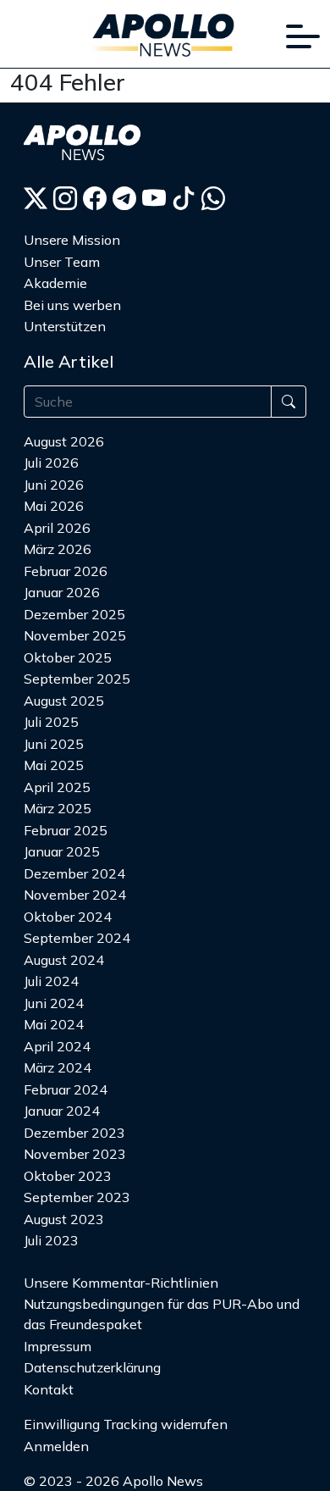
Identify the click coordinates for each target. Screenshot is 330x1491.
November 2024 (75, 894)
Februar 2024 (65, 1089)
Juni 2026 (54, 484)
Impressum (57, 1346)
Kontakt (49, 1389)
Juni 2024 (54, 1003)
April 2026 (57, 527)
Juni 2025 (54, 743)
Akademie (55, 282)
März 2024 (57, 1067)
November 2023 (75, 1153)
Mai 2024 (54, 1024)
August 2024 (64, 959)
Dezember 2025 (74, 614)
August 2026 (64, 441)
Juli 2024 (51, 981)
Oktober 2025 (68, 657)
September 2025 (77, 678)
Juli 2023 (51, 1240)
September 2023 (77, 1197)
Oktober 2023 (68, 1175)
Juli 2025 (51, 721)
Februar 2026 (65, 571)
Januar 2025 (62, 851)
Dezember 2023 (74, 1132)
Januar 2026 (62, 592)
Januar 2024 (62, 1110)
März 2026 (57, 548)
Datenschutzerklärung (92, 1367)
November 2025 (75, 635)
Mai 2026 (54, 505)
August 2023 (64, 1219)
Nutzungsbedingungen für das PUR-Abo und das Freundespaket (162, 1314)
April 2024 (57, 1046)
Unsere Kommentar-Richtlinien (121, 1282)
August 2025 (64, 700)
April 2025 (57, 787)
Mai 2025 (54, 765)
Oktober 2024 (68, 916)
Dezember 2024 (74, 873)
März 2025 (57, 808)
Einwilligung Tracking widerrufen (126, 1424)
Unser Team (62, 261)
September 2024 (77, 937)
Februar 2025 (65, 830)
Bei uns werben (72, 305)
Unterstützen (65, 326)
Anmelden (56, 1446)
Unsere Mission (72, 239)
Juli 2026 (51, 462)
